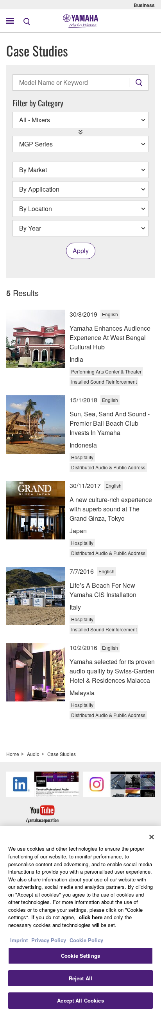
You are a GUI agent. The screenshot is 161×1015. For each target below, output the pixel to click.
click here (90, 917)
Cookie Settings (80, 955)
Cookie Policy (86, 940)
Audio (33, 754)
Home (12, 754)
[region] (80, 920)
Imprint (19, 940)
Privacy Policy (48, 940)
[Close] (151, 837)
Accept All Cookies (80, 1000)
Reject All (80, 978)
